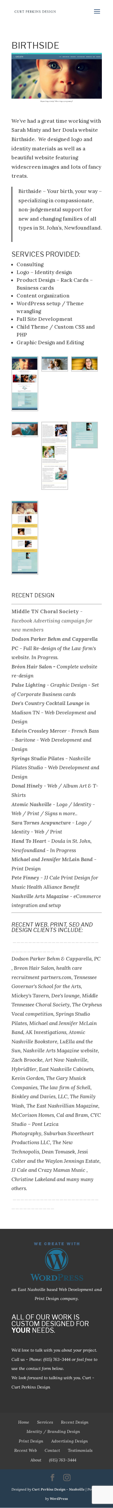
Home (23, 1422)
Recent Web (25, 1450)
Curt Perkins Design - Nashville (58, 1489)
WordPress (59, 1498)
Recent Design (75, 1422)
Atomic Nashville (31, 804)
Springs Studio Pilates (37, 758)
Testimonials (80, 1450)
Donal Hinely (26, 786)
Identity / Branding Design (53, 1431)
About (35, 1460)
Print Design (31, 1441)
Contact (52, 1450)
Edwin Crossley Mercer (39, 731)
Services (45, 1422)
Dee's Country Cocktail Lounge (47, 703)
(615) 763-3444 (57, 1359)
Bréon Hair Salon (31, 666)
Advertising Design (69, 1441)
